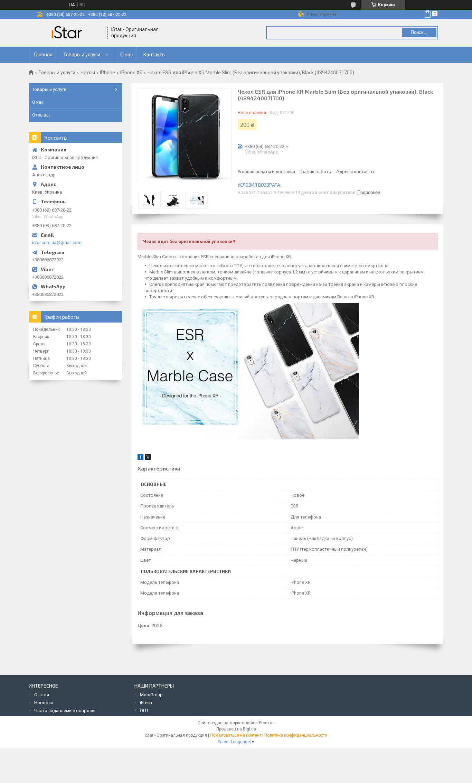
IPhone (107, 72)
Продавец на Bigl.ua (236, 729)
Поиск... (419, 32)
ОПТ (144, 710)
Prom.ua (267, 722)
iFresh (146, 702)
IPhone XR (131, 72)
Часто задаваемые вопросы (64, 710)
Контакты (154, 54)
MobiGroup (151, 694)
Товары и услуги (81, 54)
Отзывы (41, 115)
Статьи (41, 694)
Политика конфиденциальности (295, 735)
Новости (43, 702)
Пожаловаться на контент (235, 735)
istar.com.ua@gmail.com (57, 242)
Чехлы (88, 72)
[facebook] (140, 458)
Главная (43, 54)
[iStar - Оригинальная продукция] (68, 33)
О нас (126, 54)
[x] (148, 458)
